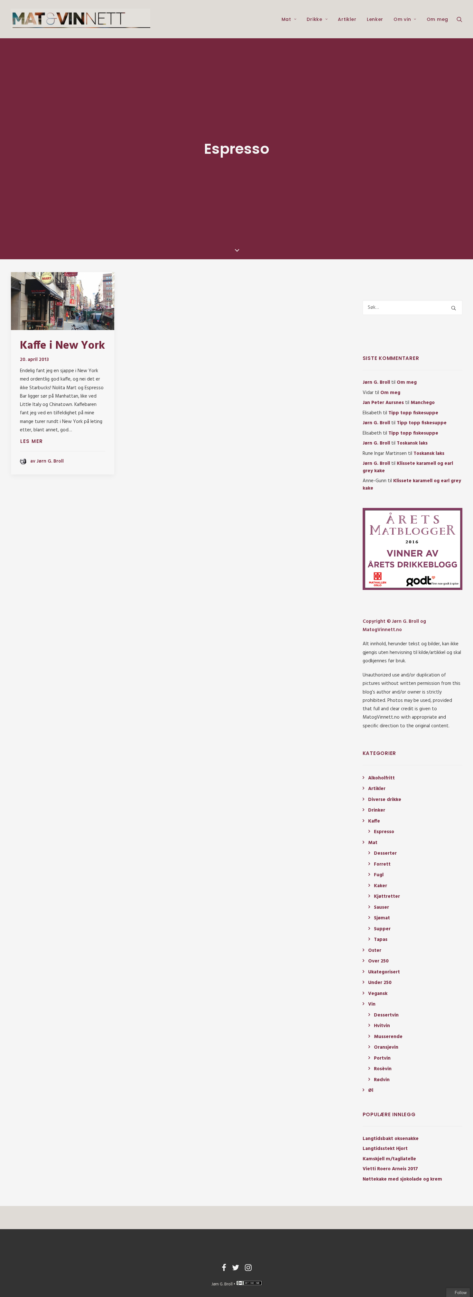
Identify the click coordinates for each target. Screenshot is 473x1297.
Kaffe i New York (62, 346)
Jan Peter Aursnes (383, 403)
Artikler (347, 19)
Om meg (437, 19)
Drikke (314, 19)
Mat (286, 19)
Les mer (31, 441)
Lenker (375, 19)
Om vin (402, 19)
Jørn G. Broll (376, 382)
